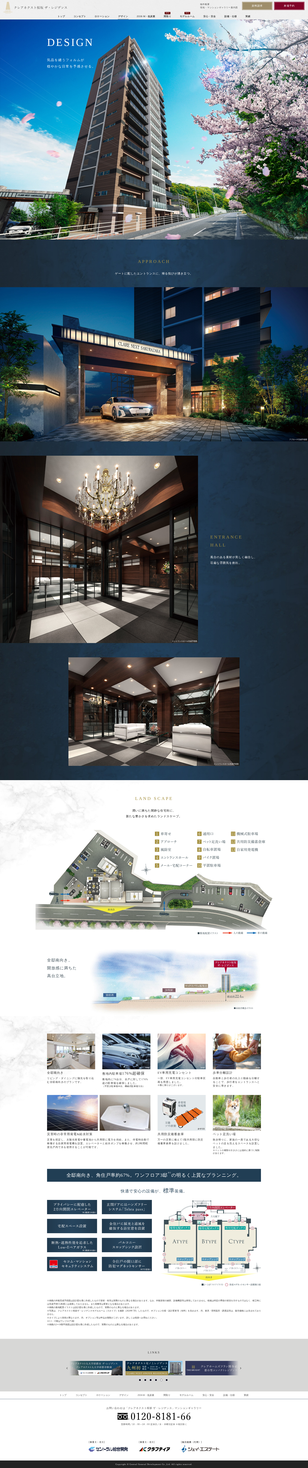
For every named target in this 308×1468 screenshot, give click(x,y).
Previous (68, 1368)
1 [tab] (140, 1381)
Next (241, 1368)
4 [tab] (156, 1381)
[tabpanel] (154, 1368)
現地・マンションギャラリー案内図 (219, 7)
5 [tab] (162, 1381)
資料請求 (257, 5)
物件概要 (205, 4)
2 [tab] (146, 1381)
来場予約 (289, 5)
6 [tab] (167, 1381)
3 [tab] (151, 1381)
